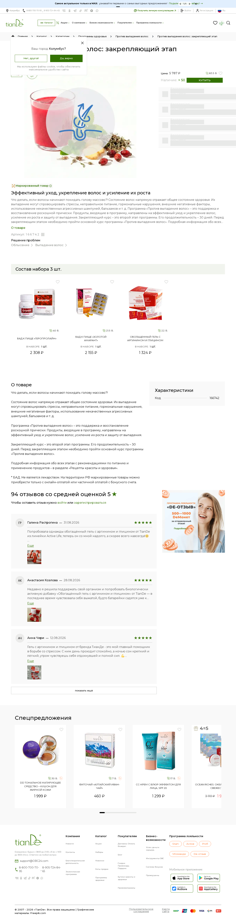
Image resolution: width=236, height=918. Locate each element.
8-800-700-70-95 (34, 10)
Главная (23, 36)
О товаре (18, 228)
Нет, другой (31, 58)
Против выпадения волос (131, 36)
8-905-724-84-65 (52, 10)
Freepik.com (38, 913)
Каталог (42, 36)
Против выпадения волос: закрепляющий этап (187, 36)
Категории (62, 36)
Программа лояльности (186, 836)
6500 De (53, 804)
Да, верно (66, 58)
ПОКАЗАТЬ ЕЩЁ (84, 690)
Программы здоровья (92, 36)
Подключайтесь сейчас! (173, 3)
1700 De (112, 804)
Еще (30, 545)
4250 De (171, 804)
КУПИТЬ (205, 80)
